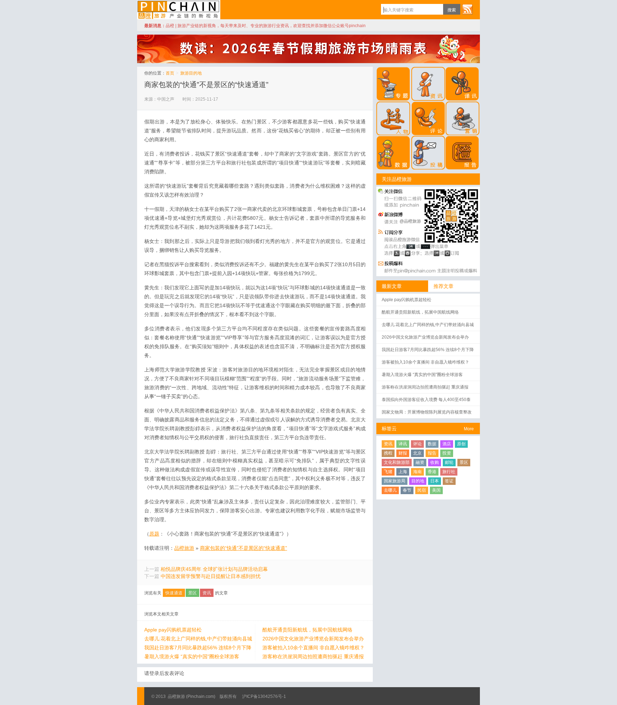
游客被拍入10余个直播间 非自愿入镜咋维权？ (313, 647)
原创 (461, 443)
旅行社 (448, 471)
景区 (192, 592)
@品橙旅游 (410, 221)
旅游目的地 (191, 73)
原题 (154, 534)
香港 (432, 471)
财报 (402, 453)
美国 (436, 490)
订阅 (467, 9)
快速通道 (173, 592)
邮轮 (449, 462)
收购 (434, 462)
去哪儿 (390, 490)
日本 (434, 480)
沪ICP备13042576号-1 (264, 696)
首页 (170, 73)
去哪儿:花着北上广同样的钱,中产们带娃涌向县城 (198, 638)
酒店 (446, 443)
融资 (420, 462)
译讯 (402, 443)
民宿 (421, 490)
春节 (407, 490)
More (469, 428)
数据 (432, 443)
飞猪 (388, 471)
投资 (446, 453)
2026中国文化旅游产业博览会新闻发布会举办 (313, 638)
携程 (388, 453)
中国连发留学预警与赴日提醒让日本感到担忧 (211, 576)
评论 (417, 443)
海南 (417, 471)
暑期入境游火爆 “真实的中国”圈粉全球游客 (191, 656)
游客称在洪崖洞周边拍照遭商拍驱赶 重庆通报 (313, 656)
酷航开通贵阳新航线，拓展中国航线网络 (307, 630)
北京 (417, 453)
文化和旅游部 (397, 462)
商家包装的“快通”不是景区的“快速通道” (206, 84)
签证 (449, 480)
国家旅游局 (394, 480)
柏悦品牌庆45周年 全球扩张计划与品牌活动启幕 (214, 569)
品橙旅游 (178, 9)
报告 (432, 453)
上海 (402, 471)
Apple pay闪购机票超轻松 (173, 630)
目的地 (417, 480)
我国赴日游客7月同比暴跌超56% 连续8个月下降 (197, 647)
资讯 (206, 592)
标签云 (389, 428)
